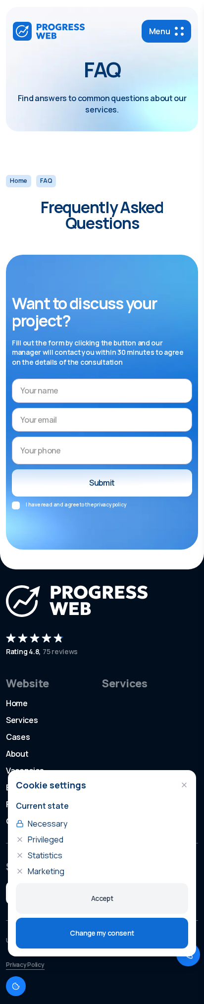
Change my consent (102, 933)
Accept (102, 898)
